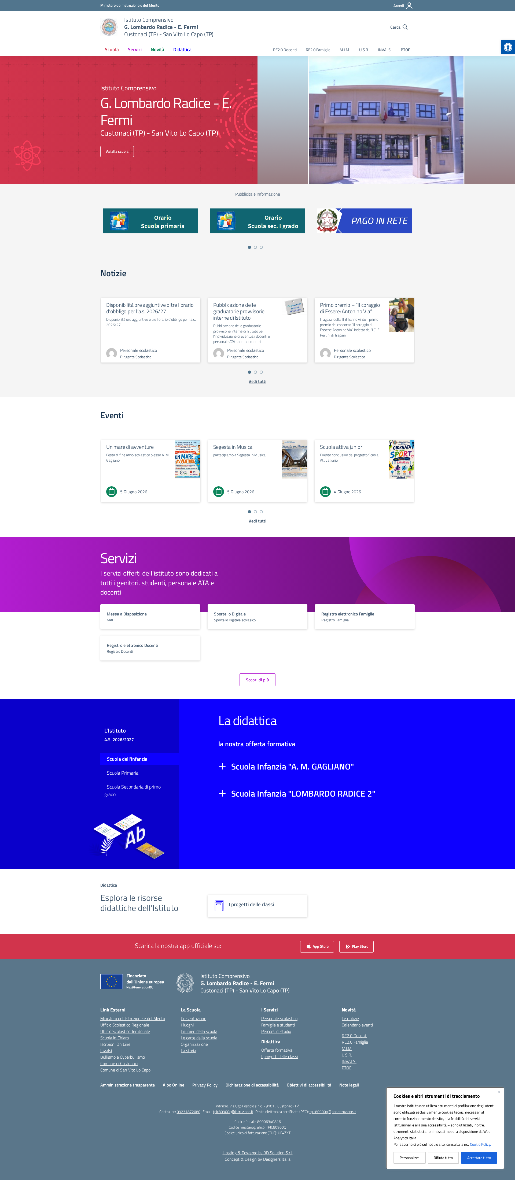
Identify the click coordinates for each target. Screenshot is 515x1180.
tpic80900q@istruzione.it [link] (233, 1111)
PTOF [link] (405, 50)
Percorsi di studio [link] (276, 1031)
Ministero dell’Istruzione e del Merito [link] (132, 1018)
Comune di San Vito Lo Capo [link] (125, 1070)
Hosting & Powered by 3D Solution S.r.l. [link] (258, 1152)
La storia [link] (188, 1050)
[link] (508, 47)
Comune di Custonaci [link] (119, 1063)
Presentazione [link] (193, 1018)
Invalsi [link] (106, 1050)
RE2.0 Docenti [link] (285, 50)
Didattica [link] (182, 49)
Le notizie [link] (350, 1018)
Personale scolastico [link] (279, 1018)
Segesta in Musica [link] (233, 447)
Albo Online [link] (173, 1085)
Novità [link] (157, 49)
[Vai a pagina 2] (255, 247)
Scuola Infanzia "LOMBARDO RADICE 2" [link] (303, 793)
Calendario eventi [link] (357, 1025)
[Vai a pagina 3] (261, 247)
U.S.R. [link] (364, 50)
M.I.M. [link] (345, 50)
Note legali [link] (349, 1085)
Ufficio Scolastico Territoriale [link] (125, 1031)
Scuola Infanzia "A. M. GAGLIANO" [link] (292, 766)
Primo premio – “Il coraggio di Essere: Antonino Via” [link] (350, 308)
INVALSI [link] (385, 50)
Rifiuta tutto (443, 1157)
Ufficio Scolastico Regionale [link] (124, 1025)
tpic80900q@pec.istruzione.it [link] (333, 1111)
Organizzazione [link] (194, 1044)
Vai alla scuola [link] (117, 151)
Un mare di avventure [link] (130, 447)
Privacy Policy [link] (205, 1085)
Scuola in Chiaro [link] (114, 1038)
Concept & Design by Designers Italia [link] (257, 1159)
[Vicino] (498, 1092)
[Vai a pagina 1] (249, 247)
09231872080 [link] (188, 1111)
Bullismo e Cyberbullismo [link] (122, 1057)
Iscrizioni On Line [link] (115, 1044)
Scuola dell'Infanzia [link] (127, 759)
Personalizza (410, 1157)
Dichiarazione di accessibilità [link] (252, 1085)
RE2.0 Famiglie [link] (318, 50)
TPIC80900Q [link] (276, 1127)
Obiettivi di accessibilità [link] (309, 1085)
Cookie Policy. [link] (480, 1144)
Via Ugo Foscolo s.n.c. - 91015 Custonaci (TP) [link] (265, 1106)
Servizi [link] (135, 49)
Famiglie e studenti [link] (278, 1025)
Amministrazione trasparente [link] (127, 1085)
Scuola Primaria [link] (122, 772)
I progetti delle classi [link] (279, 1056)
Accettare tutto (479, 1157)
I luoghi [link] (187, 1025)
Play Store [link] (359, 946)
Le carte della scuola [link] (199, 1038)
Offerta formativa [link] (276, 1050)
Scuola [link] (112, 49)
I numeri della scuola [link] (199, 1031)
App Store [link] (320, 946)
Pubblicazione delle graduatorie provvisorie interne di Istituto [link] (238, 311)
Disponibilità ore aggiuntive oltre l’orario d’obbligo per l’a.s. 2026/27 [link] (149, 308)
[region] (445, 1128)
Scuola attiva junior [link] (341, 447)
